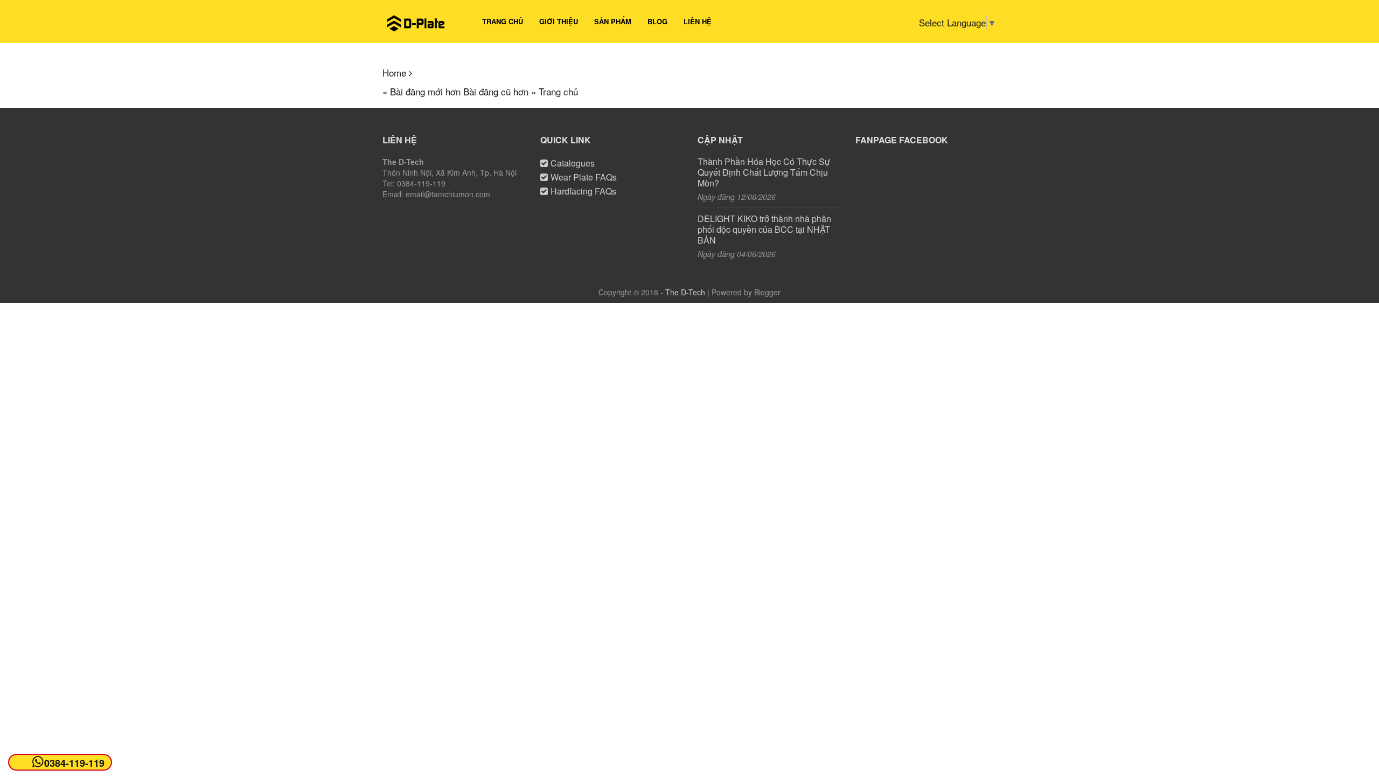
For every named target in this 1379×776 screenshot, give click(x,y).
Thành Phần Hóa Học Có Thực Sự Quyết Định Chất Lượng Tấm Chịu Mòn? (764, 172)
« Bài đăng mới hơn (421, 91)
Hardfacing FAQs (583, 191)
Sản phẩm (612, 21)
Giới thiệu (558, 21)
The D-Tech (685, 292)
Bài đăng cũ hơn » (499, 91)
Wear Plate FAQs (584, 177)
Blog (657, 21)
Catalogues (573, 163)
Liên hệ (698, 21)
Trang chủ (502, 21)
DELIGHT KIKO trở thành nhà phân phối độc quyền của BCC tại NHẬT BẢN (764, 229)
